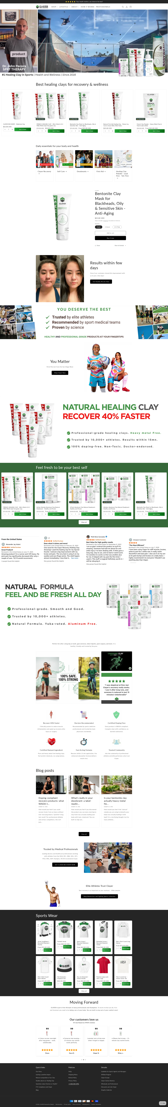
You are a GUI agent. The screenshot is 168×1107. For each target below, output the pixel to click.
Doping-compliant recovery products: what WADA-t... (51, 800)
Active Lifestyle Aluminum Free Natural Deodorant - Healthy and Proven (48, 508)
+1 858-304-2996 (74, 1084)
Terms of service (77, 1104)
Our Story (39, 1071)
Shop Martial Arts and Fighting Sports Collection (99, 896)
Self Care (61, 171)
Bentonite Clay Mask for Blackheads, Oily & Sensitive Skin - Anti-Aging (83, 124)
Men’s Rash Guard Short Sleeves (43, 977)
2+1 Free (117, 227)
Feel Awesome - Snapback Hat (62, 977)
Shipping (105, 220)
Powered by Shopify (49, 1104)
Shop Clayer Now (60, 373)
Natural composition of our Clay (45, 1078)
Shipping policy (86, 1104)
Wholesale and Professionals (109, 1084)
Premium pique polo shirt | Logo (102, 977)
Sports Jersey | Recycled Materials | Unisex (83, 943)
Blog (37, 1090)
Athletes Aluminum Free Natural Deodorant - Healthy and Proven (116, 508)
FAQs (70, 1071)
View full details (119, 245)
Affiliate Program (106, 1074)
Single (98, 227)
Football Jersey (61, 941)
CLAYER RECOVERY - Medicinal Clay (14, 124)
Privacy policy (67, 1104)
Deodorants (82, 171)
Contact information (96, 1104)
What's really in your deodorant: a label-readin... (82, 800)
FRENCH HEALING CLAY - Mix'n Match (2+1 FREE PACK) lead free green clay (50, 124)
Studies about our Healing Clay (45, 1081)
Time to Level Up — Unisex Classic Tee (121, 977)
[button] (123, 7)
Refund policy (59, 1104)
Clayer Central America (108, 1081)
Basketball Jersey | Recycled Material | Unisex (102, 943)
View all (84, 522)
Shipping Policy (73, 1074)
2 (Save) (108, 227)
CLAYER (42, 1104)
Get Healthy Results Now (101, 281)
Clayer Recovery (44, 171)
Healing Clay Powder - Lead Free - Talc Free (122, 173)
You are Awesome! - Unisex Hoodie (83, 977)
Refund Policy (73, 1078)
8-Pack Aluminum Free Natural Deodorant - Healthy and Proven (83, 508)
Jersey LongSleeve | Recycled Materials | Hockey (44, 943)
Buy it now (110, 238)
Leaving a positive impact (43, 1074)
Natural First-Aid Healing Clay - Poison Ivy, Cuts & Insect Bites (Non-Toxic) (116, 124)
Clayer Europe (105, 1078)
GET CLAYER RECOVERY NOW (65, 865)
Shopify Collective (106, 1090)
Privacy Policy (73, 1081)
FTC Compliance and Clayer (44, 1087)
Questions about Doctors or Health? (46, 1084)
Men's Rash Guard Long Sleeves (123, 942)
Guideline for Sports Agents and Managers (113, 1071)
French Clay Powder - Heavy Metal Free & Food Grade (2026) (149, 124)
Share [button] (98, 245)
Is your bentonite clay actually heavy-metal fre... (115, 800)
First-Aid (100, 171)
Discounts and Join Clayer (109, 1087)
